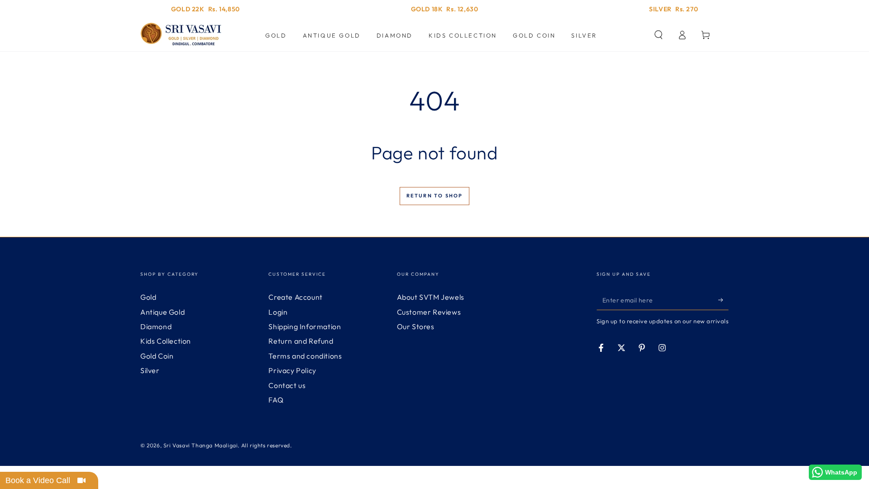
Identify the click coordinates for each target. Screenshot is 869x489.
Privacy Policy (292, 370)
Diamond (156, 326)
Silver (150, 370)
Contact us (287, 385)
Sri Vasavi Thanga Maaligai (200, 445)
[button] (658, 35)
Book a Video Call (37, 480)
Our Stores (415, 326)
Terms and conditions (305, 355)
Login (277, 311)
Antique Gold (162, 311)
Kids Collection (165, 340)
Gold (148, 297)
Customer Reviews (429, 311)
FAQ (275, 399)
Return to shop (434, 195)
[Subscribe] (723, 300)
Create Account (295, 297)
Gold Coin (156, 355)
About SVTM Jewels (430, 297)
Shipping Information (304, 326)
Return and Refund (300, 340)
